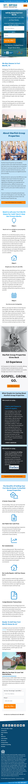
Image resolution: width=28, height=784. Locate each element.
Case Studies (4, 738)
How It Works (4, 732)
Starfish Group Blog (6, 744)
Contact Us (4, 730)
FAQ (2, 734)
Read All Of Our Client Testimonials (13, 476)
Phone (14, 32)
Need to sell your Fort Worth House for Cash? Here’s (14, 214)
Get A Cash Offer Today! (6, 728)
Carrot (23, 778)
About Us (3, 736)
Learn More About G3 (13, 386)
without (4, 630)
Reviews (3, 746)
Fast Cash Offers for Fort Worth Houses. (14, 1)
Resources (3, 740)
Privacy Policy (4, 742)
